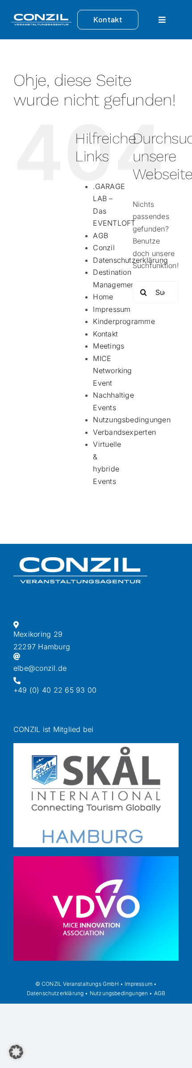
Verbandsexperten (124, 432)
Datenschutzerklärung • (57, 993)
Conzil (103, 247)
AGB (100, 235)
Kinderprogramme (124, 321)
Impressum (111, 309)
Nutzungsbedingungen (132, 419)
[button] (16, 1052)
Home (103, 296)
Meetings (108, 345)
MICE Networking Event (112, 370)
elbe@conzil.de (40, 668)
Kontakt (105, 333)
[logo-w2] (41, 17)
